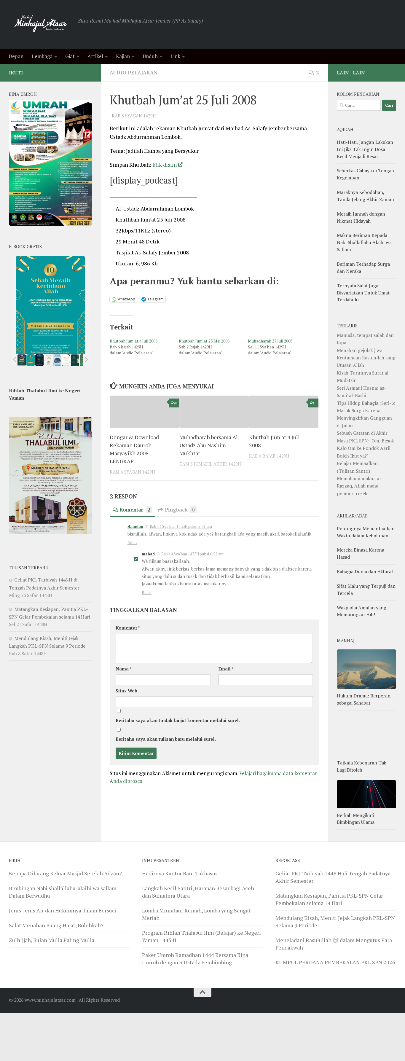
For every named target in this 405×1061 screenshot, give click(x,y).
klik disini (164, 164)
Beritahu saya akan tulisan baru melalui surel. (166, 739)
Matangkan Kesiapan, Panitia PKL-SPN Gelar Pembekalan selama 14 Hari (329, 899)
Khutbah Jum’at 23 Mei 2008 (204, 341)
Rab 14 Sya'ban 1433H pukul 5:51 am (181, 526)
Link (175, 56)
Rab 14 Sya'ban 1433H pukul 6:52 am (192, 554)
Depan (16, 56)
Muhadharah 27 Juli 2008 (270, 341)
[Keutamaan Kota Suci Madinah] (57, 360)
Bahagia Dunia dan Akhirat (365, 571)
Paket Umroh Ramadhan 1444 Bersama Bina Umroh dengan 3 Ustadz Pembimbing (195, 958)
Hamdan (135, 526)
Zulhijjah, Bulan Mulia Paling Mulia (51, 940)
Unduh (150, 56)
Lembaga (42, 56)
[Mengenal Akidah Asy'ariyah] (75, 360)
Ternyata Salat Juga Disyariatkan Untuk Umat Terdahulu (363, 292)
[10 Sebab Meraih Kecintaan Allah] (30, 360)
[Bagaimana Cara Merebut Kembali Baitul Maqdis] (21, 360)
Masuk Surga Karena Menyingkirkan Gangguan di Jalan (364, 418)
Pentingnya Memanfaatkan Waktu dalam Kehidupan (366, 532)
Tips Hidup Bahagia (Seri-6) (366, 403)
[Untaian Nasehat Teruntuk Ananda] (48, 360)
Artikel (95, 56)
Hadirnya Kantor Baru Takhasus (180, 873)
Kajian (123, 56)
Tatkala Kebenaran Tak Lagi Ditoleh (361, 766)
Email (226, 669)
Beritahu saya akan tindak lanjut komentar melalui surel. (178, 720)
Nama (124, 669)
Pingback (180, 509)
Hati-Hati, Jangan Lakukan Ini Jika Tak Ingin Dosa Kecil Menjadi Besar (365, 149)
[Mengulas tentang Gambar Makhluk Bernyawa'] (66, 360)
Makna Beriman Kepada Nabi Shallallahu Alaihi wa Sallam (364, 242)
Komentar (134, 509)
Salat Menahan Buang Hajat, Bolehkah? (56, 925)
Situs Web (126, 691)
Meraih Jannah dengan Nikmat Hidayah (361, 217)
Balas (132, 542)
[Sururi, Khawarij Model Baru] (39, 360)
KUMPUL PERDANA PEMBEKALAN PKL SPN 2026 (335, 962)
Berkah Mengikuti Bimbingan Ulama (355, 819)
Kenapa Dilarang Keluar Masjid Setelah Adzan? (65, 873)
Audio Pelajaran (133, 72)
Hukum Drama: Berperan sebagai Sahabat (363, 699)
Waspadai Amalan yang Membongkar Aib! (361, 611)
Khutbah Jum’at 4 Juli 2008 (133, 341)
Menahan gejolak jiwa (359, 350)
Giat (70, 56)
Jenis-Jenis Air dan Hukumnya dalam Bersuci (63, 910)
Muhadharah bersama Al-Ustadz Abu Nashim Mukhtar (209, 445)
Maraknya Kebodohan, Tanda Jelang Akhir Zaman (365, 196)
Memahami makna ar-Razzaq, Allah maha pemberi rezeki (360, 486)
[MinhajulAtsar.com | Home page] (40, 24)
